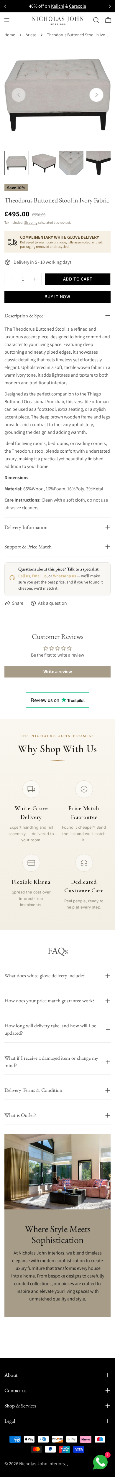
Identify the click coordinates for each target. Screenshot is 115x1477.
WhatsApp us (64, 575)
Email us (39, 575)
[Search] (96, 20)
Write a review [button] (57, 671)
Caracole (77, 6)
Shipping (30, 222)
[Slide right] (96, 95)
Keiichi (57, 6)
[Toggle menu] (7, 20)
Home (9, 34)
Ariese (31, 34)
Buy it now (57, 297)
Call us (24, 575)
